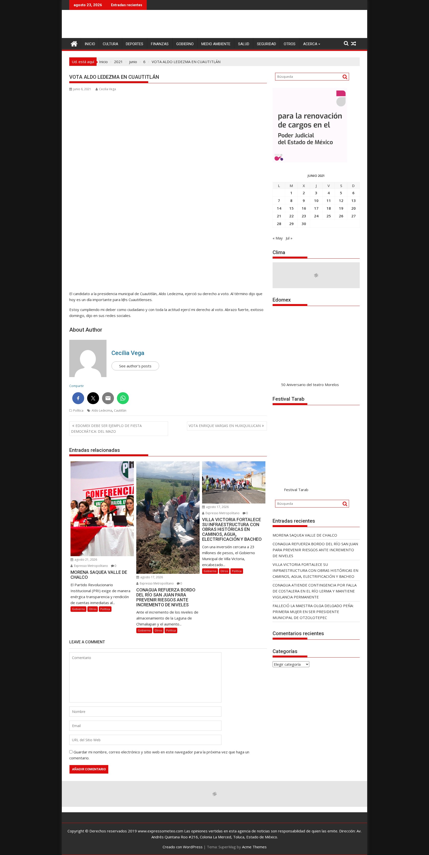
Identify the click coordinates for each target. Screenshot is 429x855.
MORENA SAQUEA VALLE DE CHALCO (305, 535)
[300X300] (310, 160)
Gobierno (185, 44)
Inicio (90, 44)
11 (328, 200)
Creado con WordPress (183, 846)
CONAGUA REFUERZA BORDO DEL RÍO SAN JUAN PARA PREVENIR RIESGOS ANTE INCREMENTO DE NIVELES (315, 549)
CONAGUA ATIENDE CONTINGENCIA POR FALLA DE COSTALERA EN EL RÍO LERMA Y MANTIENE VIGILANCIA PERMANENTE (315, 591)
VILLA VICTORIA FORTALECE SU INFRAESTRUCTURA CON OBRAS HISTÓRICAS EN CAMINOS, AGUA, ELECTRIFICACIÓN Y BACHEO (315, 570)
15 (291, 208)
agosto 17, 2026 (151, 577)
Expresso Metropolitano (90, 566)
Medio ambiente (215, 44)
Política (78, 410)
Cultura (110, 44)
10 (316, 200)
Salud (243, 44)
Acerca (310, 44)
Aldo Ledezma (102, 410)
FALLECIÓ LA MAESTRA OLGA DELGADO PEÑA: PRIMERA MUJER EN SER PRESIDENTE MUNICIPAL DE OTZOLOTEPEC (313, 611)
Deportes (134, 44)
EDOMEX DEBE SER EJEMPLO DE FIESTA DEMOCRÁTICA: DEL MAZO (106, 428)
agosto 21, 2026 (85, 559)
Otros (289, 44)
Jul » (289, 237)
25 (328, 215)
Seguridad (266, 44)
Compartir (76, 386)
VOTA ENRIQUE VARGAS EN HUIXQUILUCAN (225, 425)
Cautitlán (120, 410)
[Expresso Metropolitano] (74, 43)
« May (278, 237)
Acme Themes (254, 846)
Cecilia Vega (107, 89)
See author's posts (135, 365)
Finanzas (160, 44)
